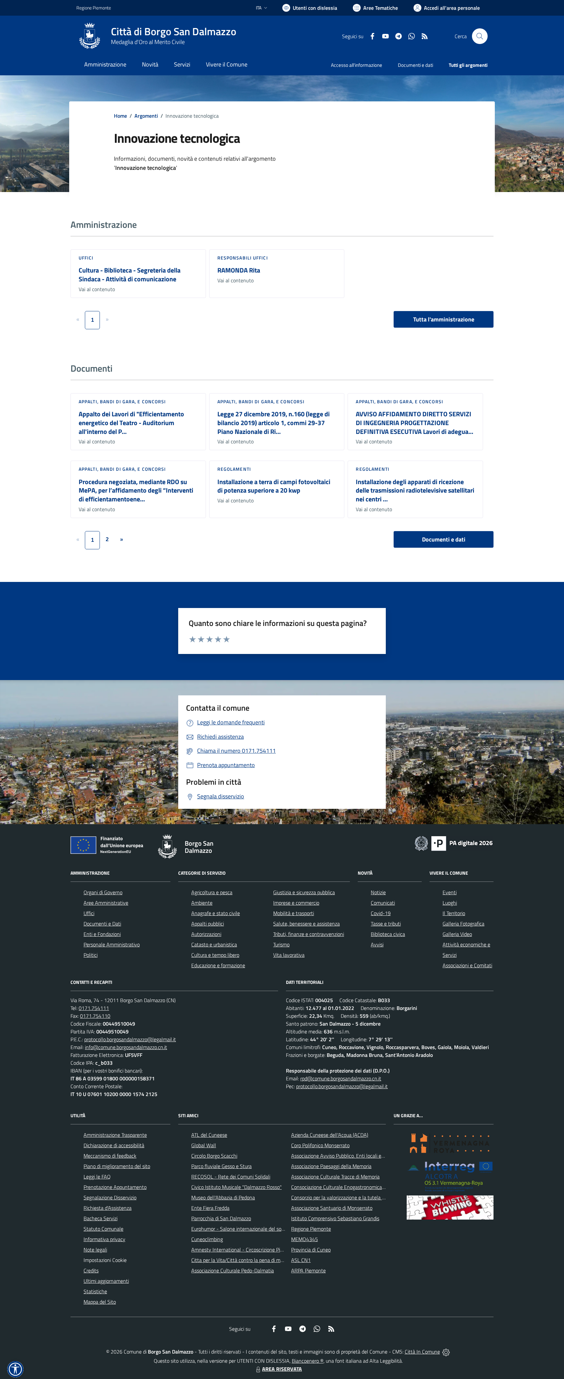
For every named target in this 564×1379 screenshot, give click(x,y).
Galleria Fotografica (463, 923)
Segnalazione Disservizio (110, 1197)
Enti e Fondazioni (102, 934)
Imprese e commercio (296, 903)
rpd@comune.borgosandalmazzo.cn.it (340, 1078)
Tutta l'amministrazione (443, 319)
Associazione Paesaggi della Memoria (331, 1166)
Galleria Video (457, 934)
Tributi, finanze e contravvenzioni (308, 934)
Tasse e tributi (386, 923)
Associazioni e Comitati (467, 965)
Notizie (378, 892)
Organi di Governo (103, 892)
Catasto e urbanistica (214, 944)
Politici (91, 955)
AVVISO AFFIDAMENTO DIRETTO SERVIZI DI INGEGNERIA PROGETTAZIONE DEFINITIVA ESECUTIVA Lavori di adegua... (414, 422)
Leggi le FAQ (97, 1176)
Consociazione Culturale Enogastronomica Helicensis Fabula (355, 1187)
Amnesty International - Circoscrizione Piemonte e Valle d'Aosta (260, 1249)
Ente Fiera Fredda (210, 1208)
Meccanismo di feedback (110, 1156)
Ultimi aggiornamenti (106, 1281)
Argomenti (146, 116)
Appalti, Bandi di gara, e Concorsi (122, 401)
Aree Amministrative (106, 903)
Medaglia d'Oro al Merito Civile (148, 41)
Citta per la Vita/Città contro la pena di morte (240, 1260)
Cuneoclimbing (207, 1239)
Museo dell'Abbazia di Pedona (223, 1197)
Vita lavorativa (289, 955)
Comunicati (383, 903)
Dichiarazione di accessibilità (114, 1145)
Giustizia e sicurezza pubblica (304, 892)
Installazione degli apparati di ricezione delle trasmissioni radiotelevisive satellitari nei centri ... (415, 490)
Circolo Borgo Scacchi (214, 1156)
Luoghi (450, 903)
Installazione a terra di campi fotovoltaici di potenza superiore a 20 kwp (273, 486)
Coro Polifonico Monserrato (320, 1145)
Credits (91, 1270)
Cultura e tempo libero (215, 955)
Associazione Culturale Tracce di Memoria (335, 1176)
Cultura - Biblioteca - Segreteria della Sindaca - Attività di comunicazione (129, 274)
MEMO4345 (304, 1239)
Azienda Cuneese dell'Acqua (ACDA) (329, 1135)
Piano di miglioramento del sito (117, 1166)
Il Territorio (454, 913)
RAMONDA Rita (238, 270)
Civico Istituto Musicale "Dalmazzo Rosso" (236, 1187)
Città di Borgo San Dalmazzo (173, 31)
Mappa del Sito (100, 1302)
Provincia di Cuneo (311, 1249)
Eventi (450, 892)
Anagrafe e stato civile (215, 913)
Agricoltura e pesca (211, 892)
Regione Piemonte (93, 7)
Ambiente (201, 903)
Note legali (95, 1249)
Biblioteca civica (388, 934)
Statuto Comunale (103, 1229)
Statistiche (95, 1291)
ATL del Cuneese (209, 1135)
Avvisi (377, 944)
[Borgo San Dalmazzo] (89, 36)
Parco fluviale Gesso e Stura (221, 1166)
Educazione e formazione (218, 965)
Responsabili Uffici (242, 257)
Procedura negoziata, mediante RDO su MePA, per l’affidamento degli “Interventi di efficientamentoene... (136, 490)
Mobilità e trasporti (293, 913)
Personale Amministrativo (112, 944)
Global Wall (203, 1145)
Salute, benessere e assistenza (306, 923)
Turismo (281, 944)
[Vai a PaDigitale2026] (454, 843)
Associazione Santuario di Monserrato (331, 1208)
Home (120, 116)
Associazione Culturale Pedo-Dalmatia (232, 1270)
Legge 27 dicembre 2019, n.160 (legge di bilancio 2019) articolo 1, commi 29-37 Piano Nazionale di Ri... (273, 422)
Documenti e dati (443, 539)
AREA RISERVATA (282, 1369)
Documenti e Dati (102, 923)
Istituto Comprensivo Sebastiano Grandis (335, 1218)
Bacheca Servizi (101, 1218)
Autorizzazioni (206, 934)
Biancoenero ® (307, 1361)
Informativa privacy (104, 1239)
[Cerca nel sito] (480, 36)
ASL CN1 (301, 1260)
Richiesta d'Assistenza (108, 1208)
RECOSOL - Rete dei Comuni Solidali (230, 1176)
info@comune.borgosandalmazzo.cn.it (126, 1047)
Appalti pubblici (207, 923)
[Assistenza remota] (446, 1352)
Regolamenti (234, 469)
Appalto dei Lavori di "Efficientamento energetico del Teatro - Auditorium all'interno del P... (131, 422)
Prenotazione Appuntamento (115, 1187)
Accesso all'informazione (356, 65)
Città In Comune (422, 1352)
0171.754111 (94, 1008)
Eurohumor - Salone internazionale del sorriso (240, 1229)
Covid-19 (381, 913)
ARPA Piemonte (308, 1270)
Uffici (86, 257)
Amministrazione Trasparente (115, 1135)
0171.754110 (95, 1016)
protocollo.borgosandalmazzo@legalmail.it (130, 1039)
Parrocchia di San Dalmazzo (221, 1218)
